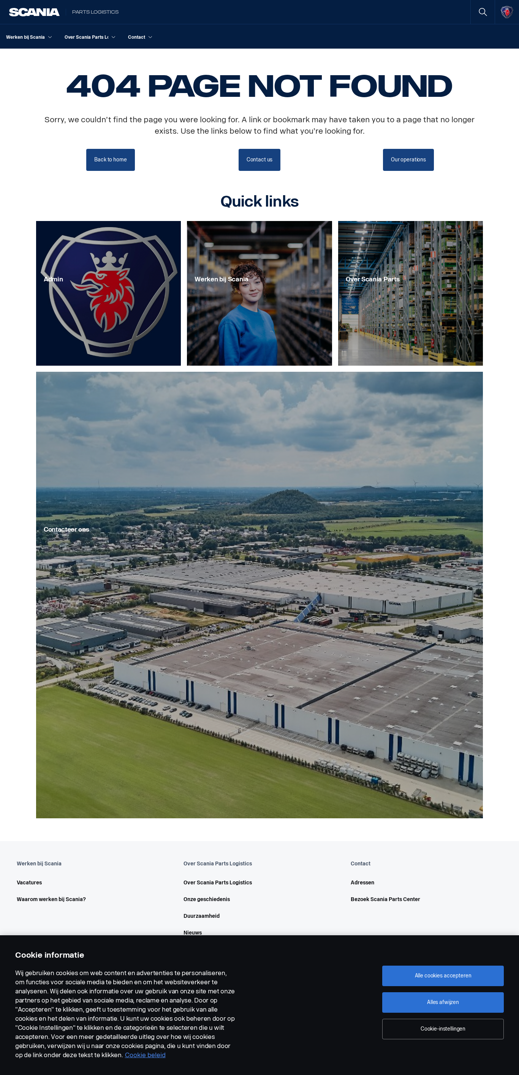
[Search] (483, 12)
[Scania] (34, 12)
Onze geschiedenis (207, 899)
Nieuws (193, 933)
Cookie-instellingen (443, 1029)
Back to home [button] (110, 159)
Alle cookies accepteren (443, 975)
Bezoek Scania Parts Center (385, 899)
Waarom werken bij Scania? (51, 899)
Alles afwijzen (443, 1002)
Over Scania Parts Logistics (218, 882)
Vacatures (29, 882)
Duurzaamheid (202, 916)
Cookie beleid (145, 1055)
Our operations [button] (408, 159)
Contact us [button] (260, 159)
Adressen (362, 882)
